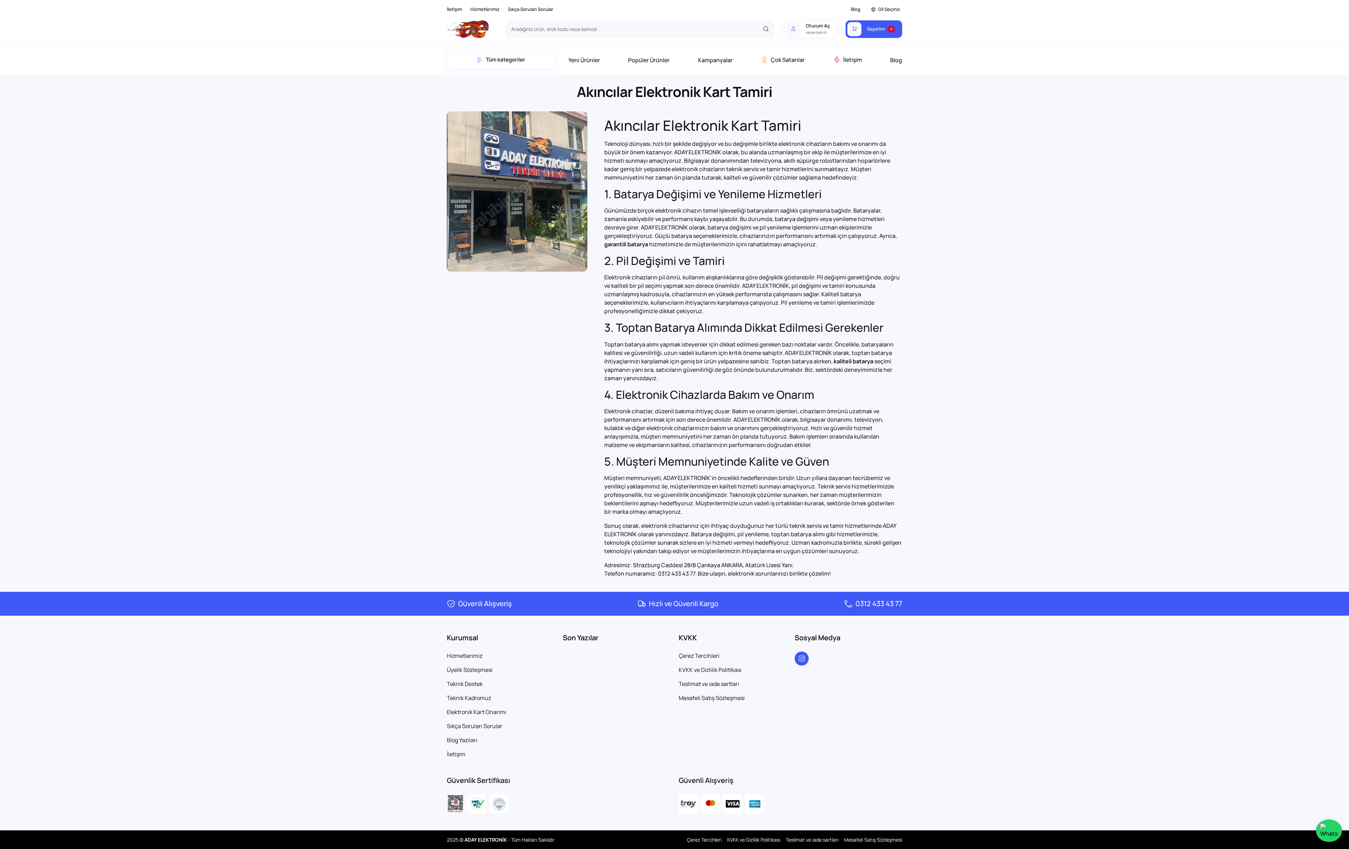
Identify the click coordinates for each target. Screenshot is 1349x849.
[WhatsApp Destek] (1329, 830)
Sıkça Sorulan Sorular (530, 9)
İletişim (454, 9)
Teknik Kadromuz (469, 698)
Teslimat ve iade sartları (709, 684)
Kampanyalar (715, 60)
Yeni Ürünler (584, 60)
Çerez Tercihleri (699, 656)
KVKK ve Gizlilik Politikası (710, 670)
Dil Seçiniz (889, 9)
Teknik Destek (465, 684)
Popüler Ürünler (649, 60)
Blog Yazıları (462, 740)
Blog (855, 9)
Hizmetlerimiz (485, 9)
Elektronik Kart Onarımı (476, 712)
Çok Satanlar (788, 60)
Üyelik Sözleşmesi (470, 670)
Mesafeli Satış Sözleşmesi (712, 698)
